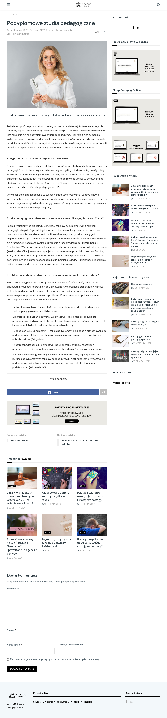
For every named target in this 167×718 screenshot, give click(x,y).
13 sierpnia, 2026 (52, 504)
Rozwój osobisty (64, 30)
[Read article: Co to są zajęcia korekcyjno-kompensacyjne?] (120, 326)
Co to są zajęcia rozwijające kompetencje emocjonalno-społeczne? (145, 354)
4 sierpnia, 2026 (87, 504)
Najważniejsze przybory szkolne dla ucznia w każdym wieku (56, 542)
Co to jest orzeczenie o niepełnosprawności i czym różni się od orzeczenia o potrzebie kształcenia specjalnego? (145, 304)
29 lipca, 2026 (15, 558)
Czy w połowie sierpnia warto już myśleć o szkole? (55, 496)
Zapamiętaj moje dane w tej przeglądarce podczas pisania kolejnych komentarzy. (55, 659)
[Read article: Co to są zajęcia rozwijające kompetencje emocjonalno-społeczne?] (120, 356)
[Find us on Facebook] (133, 28)
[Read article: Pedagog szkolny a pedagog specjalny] (120, 341)
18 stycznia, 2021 (141, 361)
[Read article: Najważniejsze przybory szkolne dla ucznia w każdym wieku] (57, 525)
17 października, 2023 (17, 30)
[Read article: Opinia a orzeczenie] (120, 288)
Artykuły (50, 30)
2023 (17, 15)
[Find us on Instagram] (138, 28)
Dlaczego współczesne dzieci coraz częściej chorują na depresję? (90, 542)
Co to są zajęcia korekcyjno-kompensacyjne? (145, 323)
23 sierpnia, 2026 (16, 508)
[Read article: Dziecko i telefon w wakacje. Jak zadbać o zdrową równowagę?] (92, 478)
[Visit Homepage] (83, 5)
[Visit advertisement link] (57, 413)
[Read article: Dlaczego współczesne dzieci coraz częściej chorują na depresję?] (92, 525)
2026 (12, 486)
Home (9, 15)
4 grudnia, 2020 (141, 328)
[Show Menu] (8, 5)
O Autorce (48, 701)
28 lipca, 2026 (51, 550)
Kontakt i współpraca (81, 701)
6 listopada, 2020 (142, 315)
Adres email (14, 644)
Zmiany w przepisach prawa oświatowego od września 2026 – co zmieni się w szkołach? (21, 498)
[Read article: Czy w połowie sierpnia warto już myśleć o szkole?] (57, 478)
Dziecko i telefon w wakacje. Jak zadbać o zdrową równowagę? (90, 496)
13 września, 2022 (142, 343)
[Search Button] (158, 5)
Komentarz (14, 588)
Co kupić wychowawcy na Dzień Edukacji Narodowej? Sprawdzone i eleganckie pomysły (145, 241)
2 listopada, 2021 (142, 288)
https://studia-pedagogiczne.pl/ (41, 187)
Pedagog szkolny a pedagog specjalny (141, 338)
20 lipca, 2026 (86, 550)
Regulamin (62, 701)
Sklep (36, 701)
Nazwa (11, 630)
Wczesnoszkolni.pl (121, 382)
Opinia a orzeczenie (141, 283)
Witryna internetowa (71, 644)
